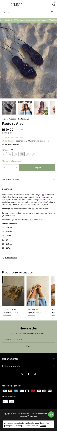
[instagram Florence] (21, 374)
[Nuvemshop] (28, 416)
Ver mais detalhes (11, 144)
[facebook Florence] (28, 374)
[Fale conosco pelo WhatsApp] (51, 414)
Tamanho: (7, 150)
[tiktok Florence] (35, 374)
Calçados (12, 119)
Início (4, 119)
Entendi (43, 426)
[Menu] (4, 5)
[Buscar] (51, 12)
